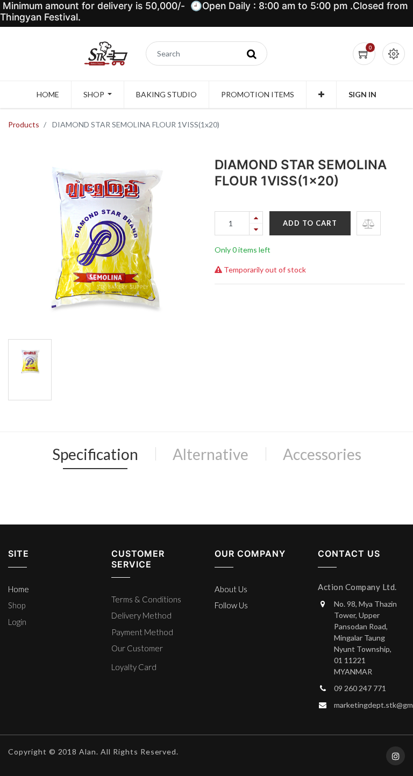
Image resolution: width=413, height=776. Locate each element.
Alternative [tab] (210, 454)
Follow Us (231, 605)
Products (23, 124)
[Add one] (256, 217)
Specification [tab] (95, 454)
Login (17, 622)
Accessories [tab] (322, 454)
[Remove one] (256, 229)
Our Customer (137, 648)
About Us (231, 589)
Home (18, 589)
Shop (16, 605)
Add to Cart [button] (310, 223)
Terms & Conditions (146, 599)
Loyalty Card (133, 667)
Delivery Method (141, 615)
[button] (321, 94)
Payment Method (142, 632)
